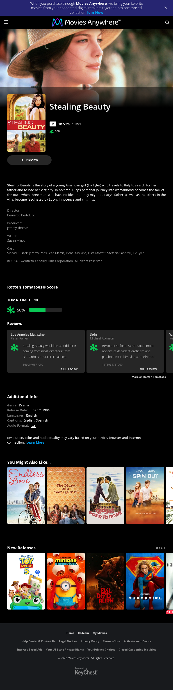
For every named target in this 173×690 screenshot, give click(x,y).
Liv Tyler (138, 253)
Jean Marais (56, 253)
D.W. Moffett (97, 253)
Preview (32, 160)
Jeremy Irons (38, 253)
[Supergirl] (145, 581)
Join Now (95, 12)
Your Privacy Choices (101, 649)
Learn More (35, 442)
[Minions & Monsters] (66, 581)
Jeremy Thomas (18, 228)
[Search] (167, 22)
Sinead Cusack (17, 253)
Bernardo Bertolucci (21, 215)
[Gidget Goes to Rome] (105, 495)
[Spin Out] (145, 495)
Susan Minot (16, 240)
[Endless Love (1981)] (26, 495)
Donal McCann (76, 253)
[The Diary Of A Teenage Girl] (66, 495)
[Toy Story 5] (26, 581)
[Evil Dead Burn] (105, 581)
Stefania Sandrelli (119, 253)
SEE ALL (160, 548)
